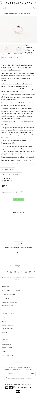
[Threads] (14, 272)
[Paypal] (18, 391)
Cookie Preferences (8, 328)
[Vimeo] (29, 272)
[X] (10, 272)
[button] (7, 192)
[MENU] (2, 3)
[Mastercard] (11, 387)
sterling (28, 53)
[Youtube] (26, 272)
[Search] (34, 8)
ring (10, 57)
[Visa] (6, 387)
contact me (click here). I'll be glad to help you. (17, 163)
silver (4, 57)
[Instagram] (3, 272)
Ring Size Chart (8, 169)
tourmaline (18, 53)
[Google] (18, 272)
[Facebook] (7, 272)
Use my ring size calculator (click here (14, 160)
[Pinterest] (22, 272)
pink (9, 53)
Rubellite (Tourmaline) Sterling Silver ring (18, 247)
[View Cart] (34, 3)
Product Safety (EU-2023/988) (12, 174)
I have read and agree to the (19, 379)
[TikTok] (33, 272)
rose (16, 57)
